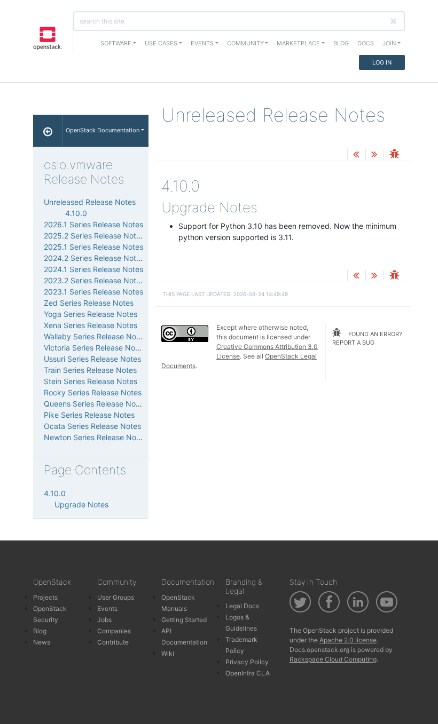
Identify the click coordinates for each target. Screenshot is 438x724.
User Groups (115, 597)
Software (115, 43)
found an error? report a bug (367, 338)
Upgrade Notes (81, 504)
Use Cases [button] (161, 43)
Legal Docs (242, 606)
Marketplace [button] (298, 43)
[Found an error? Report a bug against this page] (394, 155)
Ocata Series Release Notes (92, 426)
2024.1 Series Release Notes (93, 269)
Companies (114, 631)
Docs (365, 43)
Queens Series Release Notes (95, 403)
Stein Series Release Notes (90, 381)
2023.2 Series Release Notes (94, 280)
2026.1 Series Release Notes (93, 224)
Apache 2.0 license (348, 640)
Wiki (167, 653)
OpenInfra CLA (247, 673)
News (41, 642)
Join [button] (389, 43)
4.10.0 (76, 213)
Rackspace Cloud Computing (333, 659)
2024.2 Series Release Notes (94, 257)
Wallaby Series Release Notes (95, 336)
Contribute (113, 642)
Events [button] (202, 43)
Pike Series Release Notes (89, 414)
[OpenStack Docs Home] (47, 131)
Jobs (104, 620)
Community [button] (245, 43)
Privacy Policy (247, 662)
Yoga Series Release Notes (90, 314)
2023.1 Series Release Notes (93, 291)
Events (107, 608)
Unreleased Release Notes (90, 201)
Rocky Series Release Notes (93, 392)
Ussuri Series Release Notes (92, 358)
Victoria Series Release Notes (95, 347)
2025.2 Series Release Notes (94, 235)
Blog (341, 43)
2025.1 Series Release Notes (93, 246)
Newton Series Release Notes (95, 437)
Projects (45, 597)
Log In (382, 62)
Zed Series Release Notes (89, 302)
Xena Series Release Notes (90, 325)
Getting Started (184, 620)
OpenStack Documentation (102, 130)
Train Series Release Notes (90, 370)
